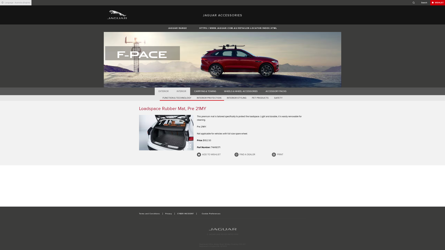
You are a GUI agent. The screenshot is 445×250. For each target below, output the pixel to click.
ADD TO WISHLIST (211, 154)
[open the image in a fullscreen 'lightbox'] (166, 132)
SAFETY (278, 98)
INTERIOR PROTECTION (209, 98)
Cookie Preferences (211, 214)
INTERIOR (181, 91)
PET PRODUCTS (260, 98)
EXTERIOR (164, 91)
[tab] (164, 91)
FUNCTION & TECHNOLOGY (177, 98)
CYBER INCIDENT (185, 214)
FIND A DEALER (247, 154)
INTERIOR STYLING (236, 98)
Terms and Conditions (149, 214)
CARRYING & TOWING (205, 91)
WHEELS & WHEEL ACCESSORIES (241, 91)
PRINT (280, 154)
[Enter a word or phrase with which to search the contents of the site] (420, 2)
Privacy (168, 214)
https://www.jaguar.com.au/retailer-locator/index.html (238, 28)
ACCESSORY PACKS (276, 91)
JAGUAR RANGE (177, 28)
